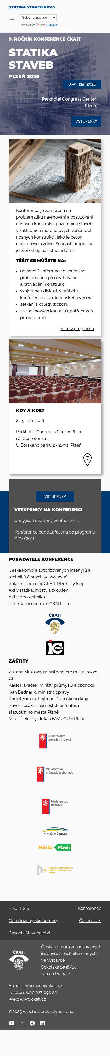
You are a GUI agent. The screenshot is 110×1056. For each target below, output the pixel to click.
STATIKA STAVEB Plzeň (32, 7)
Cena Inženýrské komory (33, 920)
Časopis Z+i (90, 920)
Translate (52, 24)
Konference (89, 908)
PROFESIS (19, 908)
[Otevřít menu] (12, 21)
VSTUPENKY (86, 121)
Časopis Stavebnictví (29, 932)
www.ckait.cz (33, 999)
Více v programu (77, 328)
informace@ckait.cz (43, 985)
